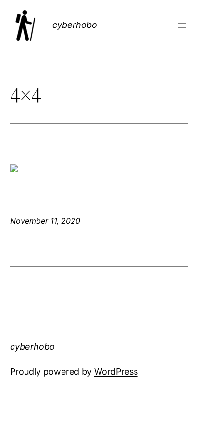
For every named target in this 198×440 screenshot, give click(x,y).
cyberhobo (74, 25)
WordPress (116, 371)
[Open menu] (182, 25)
